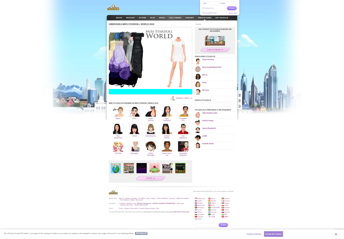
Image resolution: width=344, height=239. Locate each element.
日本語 (213, 216)
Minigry (132, 200)
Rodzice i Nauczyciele (131, 208)
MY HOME (141, 198)
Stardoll (113, 7)
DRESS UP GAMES (182, 198)
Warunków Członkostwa (181, 212)
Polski (226, 205)
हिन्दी (225, 214)
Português (201, 207)
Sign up (121, 198)
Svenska (213, 210)
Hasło (223, 3)
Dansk (213, 198)
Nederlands (201, 205)
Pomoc (121, 208)
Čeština (200, 212)
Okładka (127, 198)
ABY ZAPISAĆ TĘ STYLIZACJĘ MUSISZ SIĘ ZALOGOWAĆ (215, 30)
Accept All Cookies (274, 234)
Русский (227, 212)
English (200, 201)
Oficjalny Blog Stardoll (141, 205)
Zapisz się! (233, 13)
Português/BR (215, 207)
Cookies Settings (254, 234)
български (201, 214)
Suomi (199, 210)
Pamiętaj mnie (209, 8)
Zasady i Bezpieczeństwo (147, 208)
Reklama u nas (131, 203)
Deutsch (227, 198)
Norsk (212, 205)
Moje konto (139, 200)
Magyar (226, 203)
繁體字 (226, 216)
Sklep (148, 198)
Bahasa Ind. (201, 198)
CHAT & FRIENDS (162, 198)
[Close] (336, 234)
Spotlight (134, 198)
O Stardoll (122, 203)
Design (153, 198)
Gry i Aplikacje (124, 200)
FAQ (157, 208)
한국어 (200, 219)
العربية (213, 214)
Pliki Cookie (180, 203)
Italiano (213, 203)
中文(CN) (200, 216)
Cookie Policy (141, 233)
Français (227, 201)
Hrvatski (200, 203)
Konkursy (172, 198)
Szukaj (223, 225)
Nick (205, 3)
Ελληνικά (213, 212)
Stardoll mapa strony (126, 205)
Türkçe (226, 210)
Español (213, 201)
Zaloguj (231, 8)
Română (227, 207)
